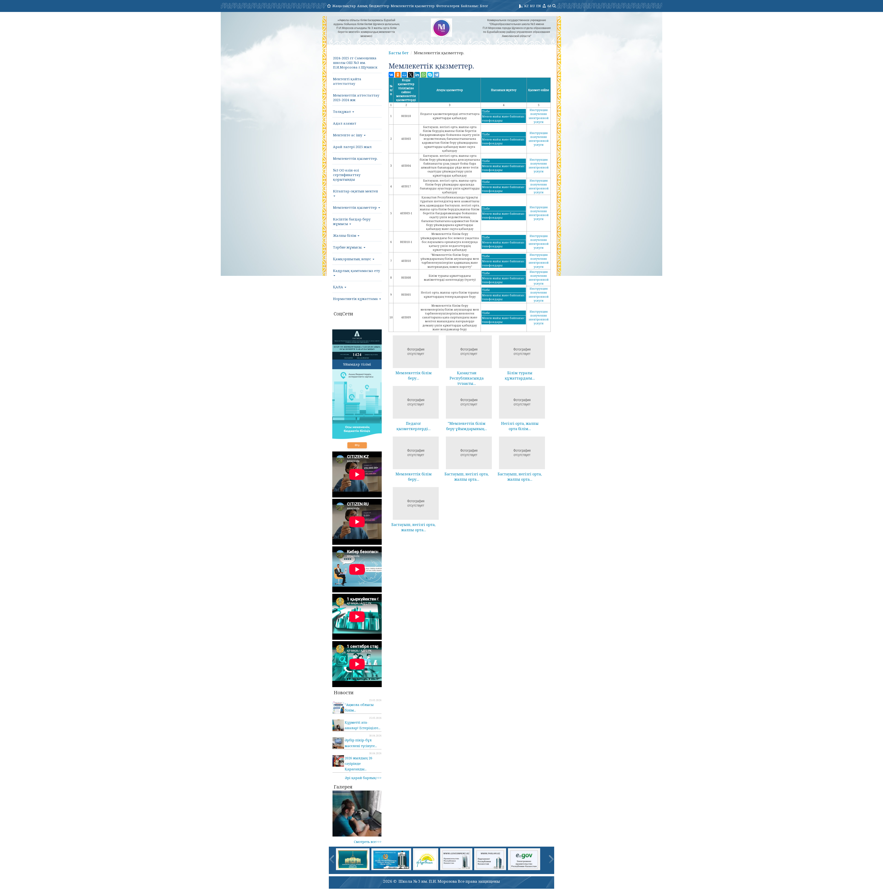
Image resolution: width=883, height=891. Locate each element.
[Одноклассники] (398, 74)
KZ (526, 5)
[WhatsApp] (423, 74)
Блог (484, 5)
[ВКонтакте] (391, 74)
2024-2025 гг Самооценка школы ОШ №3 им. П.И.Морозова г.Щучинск (355, 62)
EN (538, 5)
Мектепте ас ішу (348, 135)
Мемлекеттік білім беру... (414, 375)
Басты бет (399, 52)
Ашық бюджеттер (373, 5)
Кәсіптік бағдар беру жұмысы (352, 221)
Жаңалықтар (344, 5)
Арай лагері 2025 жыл (352, 146)
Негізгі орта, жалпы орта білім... (520, 426)
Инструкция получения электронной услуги (539, 116)
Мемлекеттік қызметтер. (355, 158)
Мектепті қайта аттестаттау (347, 81)
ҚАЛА (338, 287)
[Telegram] (436, 74)
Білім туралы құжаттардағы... (520, 375)
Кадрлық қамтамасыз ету (356, 270)
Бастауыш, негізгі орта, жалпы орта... (466, 476)
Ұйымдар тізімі (357, 364)
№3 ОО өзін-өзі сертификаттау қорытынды (347, 175)
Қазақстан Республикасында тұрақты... (467, 378)
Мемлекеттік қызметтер (413, 5)
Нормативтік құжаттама (356, 298)
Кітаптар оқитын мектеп (355, 191)
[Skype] (430, 74)
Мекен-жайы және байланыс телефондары (503, 118)
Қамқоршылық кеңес (352, 259)
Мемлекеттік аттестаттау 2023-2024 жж (356, 97)
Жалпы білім (345, 235)
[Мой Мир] (404, 74)
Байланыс (470, 5)
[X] (410, 74)
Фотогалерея (447, 5)
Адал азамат (344, 123)
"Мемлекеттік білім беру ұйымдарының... (466, 426)
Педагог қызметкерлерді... (413, 426)
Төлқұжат (342, 111)
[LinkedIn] (417, 74)
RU (532, 5)
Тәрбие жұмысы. (348, 247)
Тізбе (486, 111)
